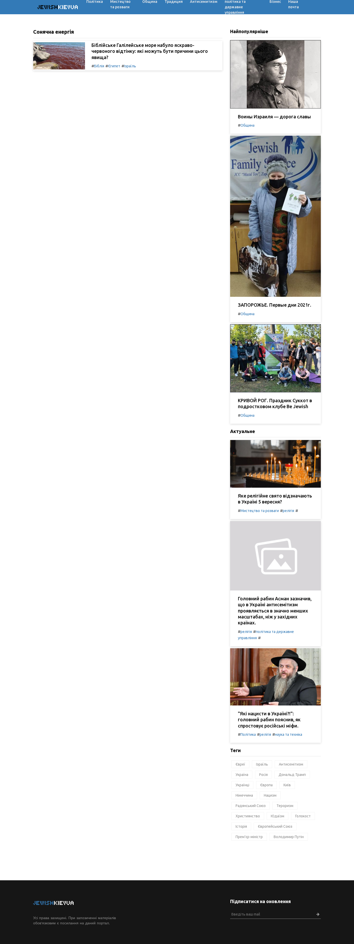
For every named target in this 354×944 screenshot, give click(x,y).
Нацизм (270, 795)
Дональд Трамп (292, 775)
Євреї (240, 764)
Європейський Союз (275, 826)
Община (247, 125)
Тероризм (285, 806)
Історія (241, 826)
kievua (58, 7)
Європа (266, 785)
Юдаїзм (277, 816)
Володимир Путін (289, 837)
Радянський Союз (251, 806)
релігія (288, 511)
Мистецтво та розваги (259, 511)
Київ (287, 785)
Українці (242, 785)
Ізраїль (130, 66)
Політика (248, 734)
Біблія (99, 66)
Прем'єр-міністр (249, 837)
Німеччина (244, 795)
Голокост (303, 816)
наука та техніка (288, 734)
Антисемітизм (291, 764)
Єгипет (114, 66)
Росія (263, 775)
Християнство (248, 816)
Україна (242, 775)
